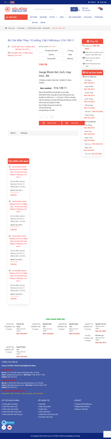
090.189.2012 (89, 89)
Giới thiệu (42, 404)
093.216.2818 (89, 102)
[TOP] (106, 426)
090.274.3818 (89, 140)
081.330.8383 (38, 393)
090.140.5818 (89, 134)
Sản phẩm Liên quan (19, 161)
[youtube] (9, 428)
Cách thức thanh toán (10, 406)
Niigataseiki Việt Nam (82, 406)
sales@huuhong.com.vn (14, 375)
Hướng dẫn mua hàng (10, 404)
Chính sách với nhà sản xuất (48, 414)
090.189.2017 (89, 83)
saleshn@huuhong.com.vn (15, 385)
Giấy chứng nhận (45, 406)
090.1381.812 (97, 144)
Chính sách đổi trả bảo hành (12, 412)
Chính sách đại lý (44, 412)
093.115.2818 (89, 108)
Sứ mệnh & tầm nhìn (46, 417)
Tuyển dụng (43, 409)
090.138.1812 (100, 343)
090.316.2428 (97, 112)
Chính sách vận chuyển (10, 409)
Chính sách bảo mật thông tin (12, 414)
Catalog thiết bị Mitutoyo (83, 404)
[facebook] (4, 428)
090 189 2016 (86, 10)
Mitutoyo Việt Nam (81, 409)
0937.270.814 (15, 393)
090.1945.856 (89, 150)
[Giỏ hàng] (101, 9)
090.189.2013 (89, 128)
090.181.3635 (100, 331)
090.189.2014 (89, 95)
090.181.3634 (89, 118)
